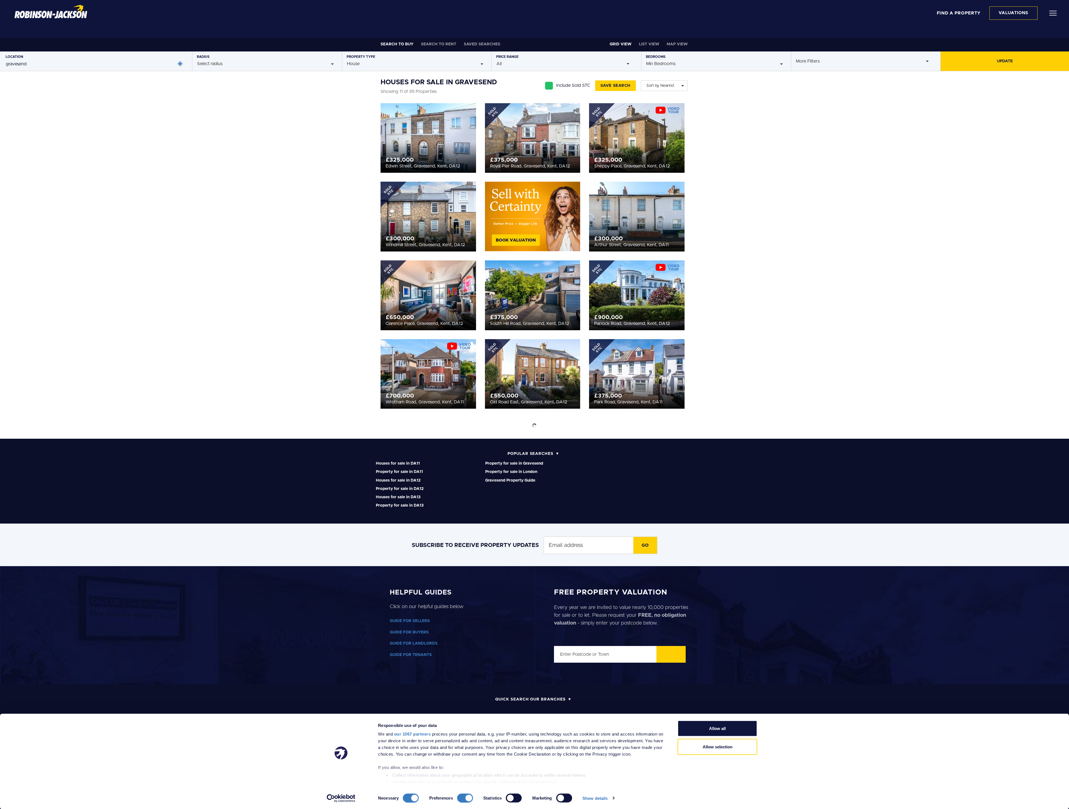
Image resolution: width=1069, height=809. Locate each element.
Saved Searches (482, 44)
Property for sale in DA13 (400, 505)
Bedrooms (656, 56)
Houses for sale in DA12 (398, 480)
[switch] (465, 797)
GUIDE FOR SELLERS (410, 621)
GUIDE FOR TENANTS (411, 655)
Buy (397, 44)
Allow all (717, 728)
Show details (595, 798)
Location (14, 56)
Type (361, 56)
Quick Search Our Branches (530, 699)
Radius (203, 56)
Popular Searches (530, 454)
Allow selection (717, 746)
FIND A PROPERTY (959, 13)
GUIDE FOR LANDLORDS (414, 643)
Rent (438, 44)
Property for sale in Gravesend (514, 463)
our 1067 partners (412, 734)
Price (507, 56)
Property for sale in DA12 (400, 489)
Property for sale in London (511, 472)
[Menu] (1053, 13)
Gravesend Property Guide (510, 480)
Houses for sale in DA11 (398, 463)
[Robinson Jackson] (50, 11)
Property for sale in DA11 (399, 472)
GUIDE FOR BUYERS (409, 632)
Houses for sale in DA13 (398, 497)
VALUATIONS (1013, 13)
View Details (428, 136)
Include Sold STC (573, 85)
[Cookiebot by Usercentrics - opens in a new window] (341, 798)
